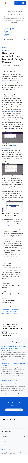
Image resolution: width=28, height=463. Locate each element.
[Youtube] (4, 419)
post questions (12, 111)
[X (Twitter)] (7, 419)
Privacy (10, 453)
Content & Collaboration (11, 30)
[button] (14, 431)
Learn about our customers (9, 380)
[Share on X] (14, 71)
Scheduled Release (6, 67)
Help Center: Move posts (9, 313)
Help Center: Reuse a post (10, 311)
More (6, 35)
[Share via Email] (4, 71)
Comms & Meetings (10, 28)
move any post (7, 225)
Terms (13, 453)
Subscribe (20, 3)
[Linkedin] (11, 419)
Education (7, 34)
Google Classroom (6, 65)
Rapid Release (15, 65)
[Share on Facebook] (11, 71)
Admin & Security (9, 33)
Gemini (6, 31)
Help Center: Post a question (10, 309)
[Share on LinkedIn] (7, 71)
